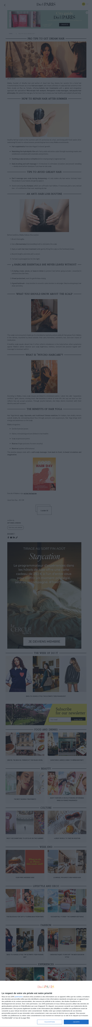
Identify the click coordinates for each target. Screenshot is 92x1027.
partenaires (19, 996)
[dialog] (46, 1004)
